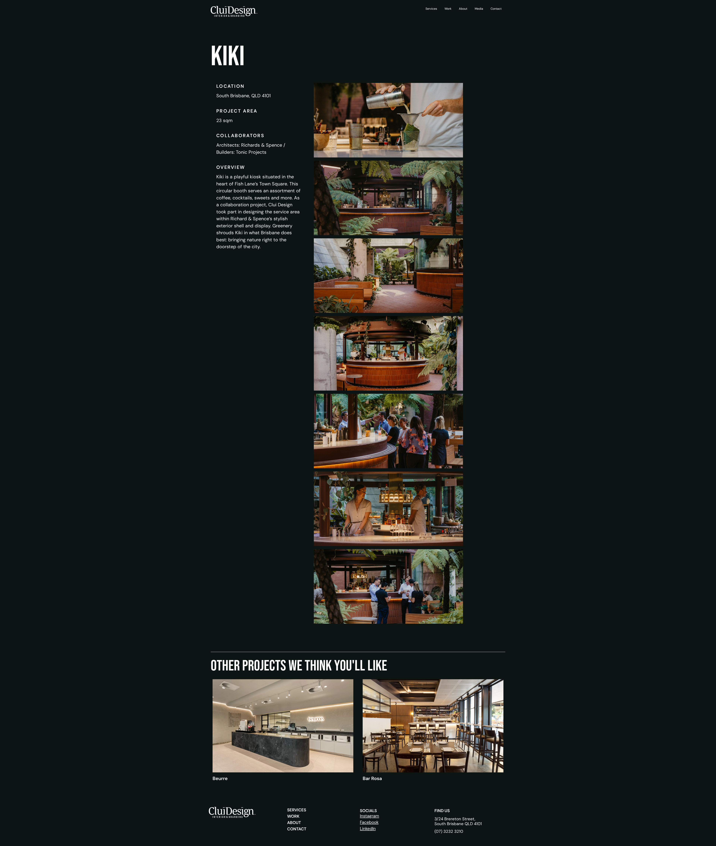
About (463, 9)
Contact (496, 9)
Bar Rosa (372, 778)
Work (448, 9)
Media (479, 9)
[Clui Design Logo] (234, 11)
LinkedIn (368, 828)
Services (431, 9)
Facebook (369, 822)
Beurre (220, 778)
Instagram (369, 816)
